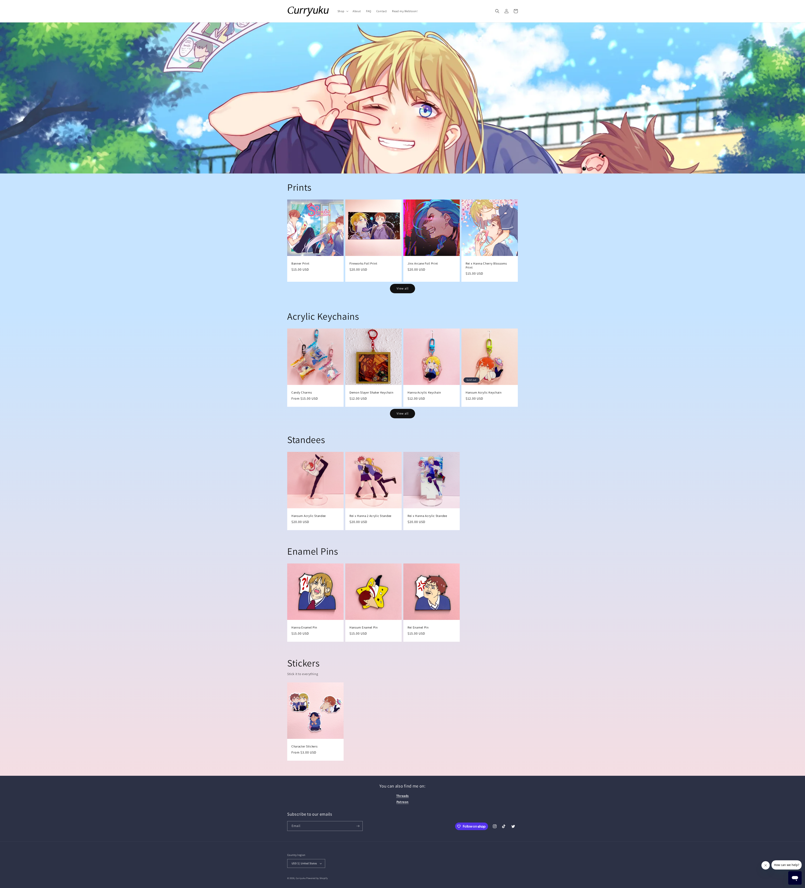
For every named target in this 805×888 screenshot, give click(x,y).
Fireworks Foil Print (363, 263)
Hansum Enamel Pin (363, 627)
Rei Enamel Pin (418, 627)
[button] (342, 11)
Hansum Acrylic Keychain (484, 392)
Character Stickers (304, 746)
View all (403, 288)
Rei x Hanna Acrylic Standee (427, 516)
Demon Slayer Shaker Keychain (371, 392)
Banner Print (300, 263)
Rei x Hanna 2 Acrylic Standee (370, 516)
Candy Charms (301, 392)
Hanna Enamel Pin (304, 627)
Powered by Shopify (317, 878)
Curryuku (301, 878)
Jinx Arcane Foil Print (423, 263)
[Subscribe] (357, 826)
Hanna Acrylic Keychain (424, 392)
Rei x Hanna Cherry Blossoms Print (486, 265)
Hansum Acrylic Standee (308, 516)
